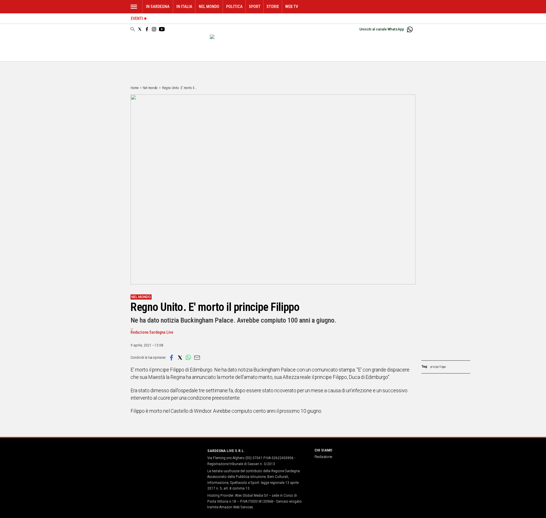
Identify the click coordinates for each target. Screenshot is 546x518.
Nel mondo (209, 6)
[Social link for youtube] (162, 29)
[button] (171, 357)
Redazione (323, 456)
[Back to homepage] (165, 461)
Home (134, 88)
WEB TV (291, 6)
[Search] (133, 29)
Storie (272, 6)
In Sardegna (157, 6)
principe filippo (438, 366)
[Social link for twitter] (140, 29)
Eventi (137, 18)
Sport (254, 6)
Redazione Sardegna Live (152, 332)
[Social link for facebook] (147, 29)
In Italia (184, 6)
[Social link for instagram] (154, 29)
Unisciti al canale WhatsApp (381, 29)
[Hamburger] (134, 6)
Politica (234, 6)
